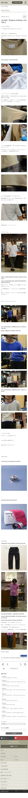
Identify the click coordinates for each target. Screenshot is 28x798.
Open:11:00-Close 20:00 (14, 742)
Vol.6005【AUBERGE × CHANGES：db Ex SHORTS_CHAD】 (14, 716)
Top (2, 6)
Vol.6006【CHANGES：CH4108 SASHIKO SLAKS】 (13, 712)
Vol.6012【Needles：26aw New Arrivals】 (10, 685)
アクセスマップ (4, 784)
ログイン (5, 738)
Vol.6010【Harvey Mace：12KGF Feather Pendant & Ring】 (13, 695)
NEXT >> (20, 664)
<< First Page (3, 664)
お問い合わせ (4, 788)
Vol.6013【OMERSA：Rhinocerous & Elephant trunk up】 (14, 681)
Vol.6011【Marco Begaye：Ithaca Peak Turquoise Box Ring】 (14, 690)
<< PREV (7, 664)
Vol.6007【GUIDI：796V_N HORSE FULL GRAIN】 (12, 708)
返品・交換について (5, 778)
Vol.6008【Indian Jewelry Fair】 (8, 704)
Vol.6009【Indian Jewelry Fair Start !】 (10, 700)
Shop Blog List (14, 668)
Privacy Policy (4, 781)
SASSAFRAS (18, 657)
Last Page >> (25, 664)
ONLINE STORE (17, 2)
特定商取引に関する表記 (6, 775)
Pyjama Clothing (6, 657)
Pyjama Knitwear (12, 657)
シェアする (24, 655)
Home (2, 750)
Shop (25, 16)
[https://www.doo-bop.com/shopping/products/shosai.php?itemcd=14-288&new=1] (14, 490)
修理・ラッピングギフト (6, 772)
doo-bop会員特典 (4, 769)
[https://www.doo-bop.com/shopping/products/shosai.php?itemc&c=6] (14, 55)
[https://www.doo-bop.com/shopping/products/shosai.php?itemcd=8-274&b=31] (14, 570)
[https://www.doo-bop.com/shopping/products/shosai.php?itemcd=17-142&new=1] (14, 529)
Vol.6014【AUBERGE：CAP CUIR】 (9, 677)
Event (2, 759)
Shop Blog (6, 6)
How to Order (3, 762)
